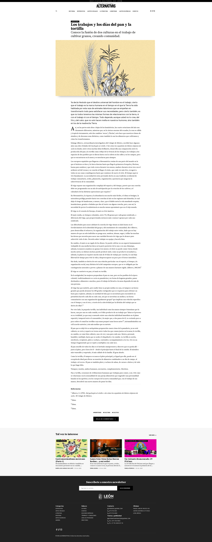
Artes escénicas (61, 518)
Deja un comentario (105, 419)
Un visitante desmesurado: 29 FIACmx (138, 460)
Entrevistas (81, 11)
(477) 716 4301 (113, 511)
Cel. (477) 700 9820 (114, 521)
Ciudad (94, 440)
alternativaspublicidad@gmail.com (119, 518)
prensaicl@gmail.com (115, 508)
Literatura (104, 11)
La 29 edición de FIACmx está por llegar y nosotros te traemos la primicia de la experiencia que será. (139, 465)
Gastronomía (61, 440)
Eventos (135, 11)
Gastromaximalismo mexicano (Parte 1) (70, 460)
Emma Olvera (94, 468)
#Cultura (106, 412)
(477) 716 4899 (113, 513)
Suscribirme (125, 488)
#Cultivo (115, 412)
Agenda (58, 520)
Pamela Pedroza (129, 468)
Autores (84, 508)
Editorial (72, 11)
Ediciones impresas (87, 513)
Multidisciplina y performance (136, 440)
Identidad (114, 11)
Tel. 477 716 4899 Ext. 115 (116, 523)
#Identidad (97, 412)
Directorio (84, 520)
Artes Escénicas (125, 11)
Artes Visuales (93, 11)
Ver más (152, 435)
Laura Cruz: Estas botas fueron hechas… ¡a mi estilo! (104, 460)
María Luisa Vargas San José (64, 468)
